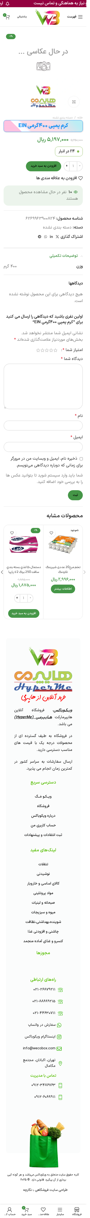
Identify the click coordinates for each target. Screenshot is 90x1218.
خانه (80, 118)
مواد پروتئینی (43, 893)
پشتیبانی (22, 17)
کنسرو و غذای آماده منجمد (43, 941)
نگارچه (27, 1190)
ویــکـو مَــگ (43, 796)
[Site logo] (47, 17)
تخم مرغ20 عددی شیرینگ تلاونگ (63, 570)
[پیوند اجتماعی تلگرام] (39, 237)
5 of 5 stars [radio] (38, 350)
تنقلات (43, 864)
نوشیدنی (43, 874)
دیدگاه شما (72, 359)
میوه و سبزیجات (43, 912)
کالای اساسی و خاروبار (43, 883)
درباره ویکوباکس (43, 816)
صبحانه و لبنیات (43, 903)
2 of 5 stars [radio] (51, 350)
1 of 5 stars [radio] (55, 350)
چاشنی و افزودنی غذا (43, 931)
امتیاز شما (73, 350)
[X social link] (57, 237)
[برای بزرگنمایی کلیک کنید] (73, 101)
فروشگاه (43, 806)
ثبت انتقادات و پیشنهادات (43, 835)
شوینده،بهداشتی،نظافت (43, 922)
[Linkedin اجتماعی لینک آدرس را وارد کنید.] (51, 237)
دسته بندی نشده (62, 118)
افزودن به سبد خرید (43, 166)
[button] (23, 613)
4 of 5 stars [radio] (42, 350)
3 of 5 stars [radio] (47, 350)
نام (79, 416)
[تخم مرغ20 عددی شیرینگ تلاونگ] (63, 544)
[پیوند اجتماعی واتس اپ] (45, 237)
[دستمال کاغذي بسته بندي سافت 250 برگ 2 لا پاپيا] (23, 544)
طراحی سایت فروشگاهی (51, 1190)
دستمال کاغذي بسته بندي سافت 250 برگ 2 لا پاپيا (23, 570)
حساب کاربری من (43, 825)
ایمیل (77, 437)
